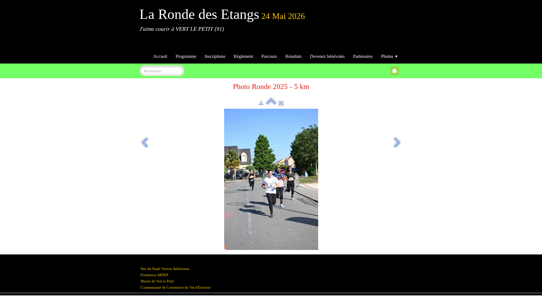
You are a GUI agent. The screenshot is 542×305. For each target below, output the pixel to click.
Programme (186, 56)
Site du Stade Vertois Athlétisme (165, 269)
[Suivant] (397, 143)
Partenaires (363, 56)
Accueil (160, 56)
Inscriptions (215, 56)
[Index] (271, 103)
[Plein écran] (281, 103)
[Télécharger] (261, 103)
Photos (389, 56)
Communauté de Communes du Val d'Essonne (176, 287)
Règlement (243, 56)
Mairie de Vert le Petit (157, 281)
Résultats (293, 56)
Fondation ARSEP (154, 275)
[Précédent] (144, 143)
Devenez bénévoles (327, 56)
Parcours (269, 56)
